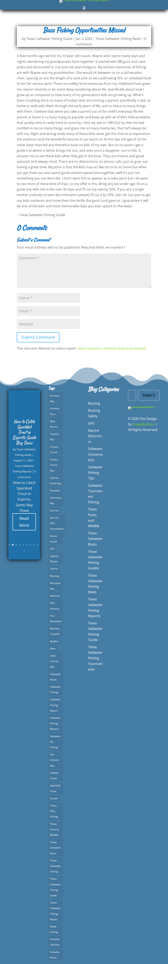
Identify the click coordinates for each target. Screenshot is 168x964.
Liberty (54, 568)
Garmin (54, 510)
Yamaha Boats (54, 954)
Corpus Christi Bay (54, 465)
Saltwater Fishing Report (55, 705)
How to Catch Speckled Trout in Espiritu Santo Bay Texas (24, 432)
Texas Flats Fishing (54, 811)
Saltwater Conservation (95, 454)
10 (24, 550)
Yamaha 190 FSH (54, 941)
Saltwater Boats (55, 676)
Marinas (54, 576)
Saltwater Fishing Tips (95, 472)
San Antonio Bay (54, 760)
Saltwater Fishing (55, 689)
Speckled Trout (55, 788)
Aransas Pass (54, 411)
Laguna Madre (54, 558)
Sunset (54, 798)
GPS (52, 548)
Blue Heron (53, 423)
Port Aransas (54, 605)
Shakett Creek (54, 775)
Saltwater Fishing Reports (55, 723)
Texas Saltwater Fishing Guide (49, 38)
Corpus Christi (54, 449)
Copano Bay (54, 436)
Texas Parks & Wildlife (54, 829)
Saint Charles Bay (54, 661)
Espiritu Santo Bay (55, 480)
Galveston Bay (55, 500)
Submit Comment (38, 337)
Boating (94, 403)
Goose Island (53, 538)
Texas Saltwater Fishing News (118, 38)
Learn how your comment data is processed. (111, 348)
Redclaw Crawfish (55, 631)
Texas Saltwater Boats (55, 847)
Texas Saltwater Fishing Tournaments (95, 658)
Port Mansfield (55, 618)
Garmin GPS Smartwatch (57, 523)
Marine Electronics (95, 436)
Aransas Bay (54, 398)
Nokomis (55, 595)
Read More (24, 522)
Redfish (54, 641)
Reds (53, 648)
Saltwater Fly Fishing (55, 741)
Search (148, 395)
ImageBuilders (144, 424)
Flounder (55, 490)
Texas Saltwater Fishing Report (55, 911)
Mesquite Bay (55, 585)
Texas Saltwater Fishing (55, 866)
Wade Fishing (54, 929)
